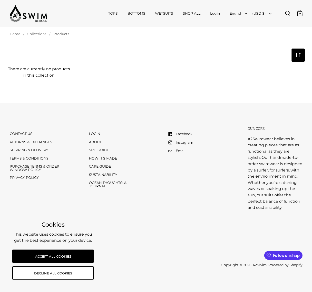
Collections (36, 34)
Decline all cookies (53, 273)
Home (15, 34)
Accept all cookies (53, 256)
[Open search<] (287, 13)
